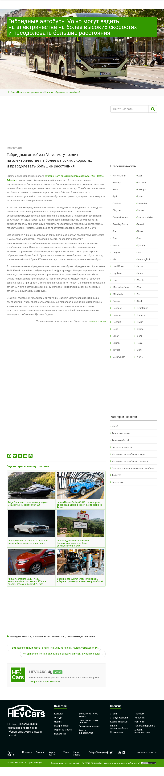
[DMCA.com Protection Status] (148, 763)
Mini (139, 287)
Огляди (58, 717)
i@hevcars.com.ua (146, 752)
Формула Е (117, 475)
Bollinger (141, 189)
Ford (114, 238)
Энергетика (118, 482)
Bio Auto (141, 182)
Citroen (140, 210)
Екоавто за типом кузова (88, 715)
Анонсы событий (120, 440)
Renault (116, 322)
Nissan (116, 301)
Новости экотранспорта (29, 92)
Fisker (140, 231)
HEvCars (11, 92)
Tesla (140, 343)
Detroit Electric (120, 217)
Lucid (115, 280)
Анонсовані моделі (89, 726)
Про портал (11, 753)
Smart (115, 336)
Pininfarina (142, 308)
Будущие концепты (122, 447)
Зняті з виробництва (86, 731)
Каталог (58, 713)
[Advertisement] (56, 122)
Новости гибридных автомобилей (62, 92)
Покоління (60, 733)
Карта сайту (52, 753)
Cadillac (116, 203)
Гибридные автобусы (20, 637)
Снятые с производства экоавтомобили (133, 468)
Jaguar (116, 252)
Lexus (140, 266)
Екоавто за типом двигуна (88, 721)
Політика (27, 752)
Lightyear (117, 273)
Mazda (140, 280)
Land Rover (118, 266)
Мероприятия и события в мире (128, 454)
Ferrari (140, 224)
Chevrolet (142, 203)
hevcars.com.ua (97, 321)
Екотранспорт (61, 725)
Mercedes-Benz (120, 287)
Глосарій (139, 713)
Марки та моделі (63, 729)
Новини (58, 721)
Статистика (116, 732)
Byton (140, 196)
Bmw (115, 189)
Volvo (140, 357)
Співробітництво (98, 752)
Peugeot (117, 308)
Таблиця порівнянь (145, 725)
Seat (115, 329)
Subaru (116, 343)
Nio (138, 294)
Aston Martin (119, 175)
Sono (139, 336)
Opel (139, 301)
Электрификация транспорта (80, 637)
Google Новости (50, 681)
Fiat (114, 231)
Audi (139, 175)
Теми (66, 752)
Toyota (116, 350)
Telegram (34, 681)
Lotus (140, 273)
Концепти (140, 717)
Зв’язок (40, 752)
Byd (114, 196)
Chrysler (116, 210)
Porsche (141, 315)
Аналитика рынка (121, 433)
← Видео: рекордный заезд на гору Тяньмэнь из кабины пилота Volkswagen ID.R (53, 647)
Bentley (116, 182)
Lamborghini (143, 259)
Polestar (116, 315)
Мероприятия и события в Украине (130, 461)
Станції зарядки (119, 717)
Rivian (140, 322)
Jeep (139, 252)
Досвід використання (142, 731)
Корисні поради (118, 721)
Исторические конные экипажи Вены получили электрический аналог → (63, 653)
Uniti (139, 350)
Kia (114, 259)
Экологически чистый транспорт (48, 637)
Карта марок (76, 753)
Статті (113, 713)
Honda (115, 245)
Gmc (139, 238)
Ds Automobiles (145, 217)
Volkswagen (118, 357)
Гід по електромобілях (119, 727)
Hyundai (141, 245)
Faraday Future (120, 224)
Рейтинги (139, 721)
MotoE (115, 426)
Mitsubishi (117, 294)
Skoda (140, 329)
